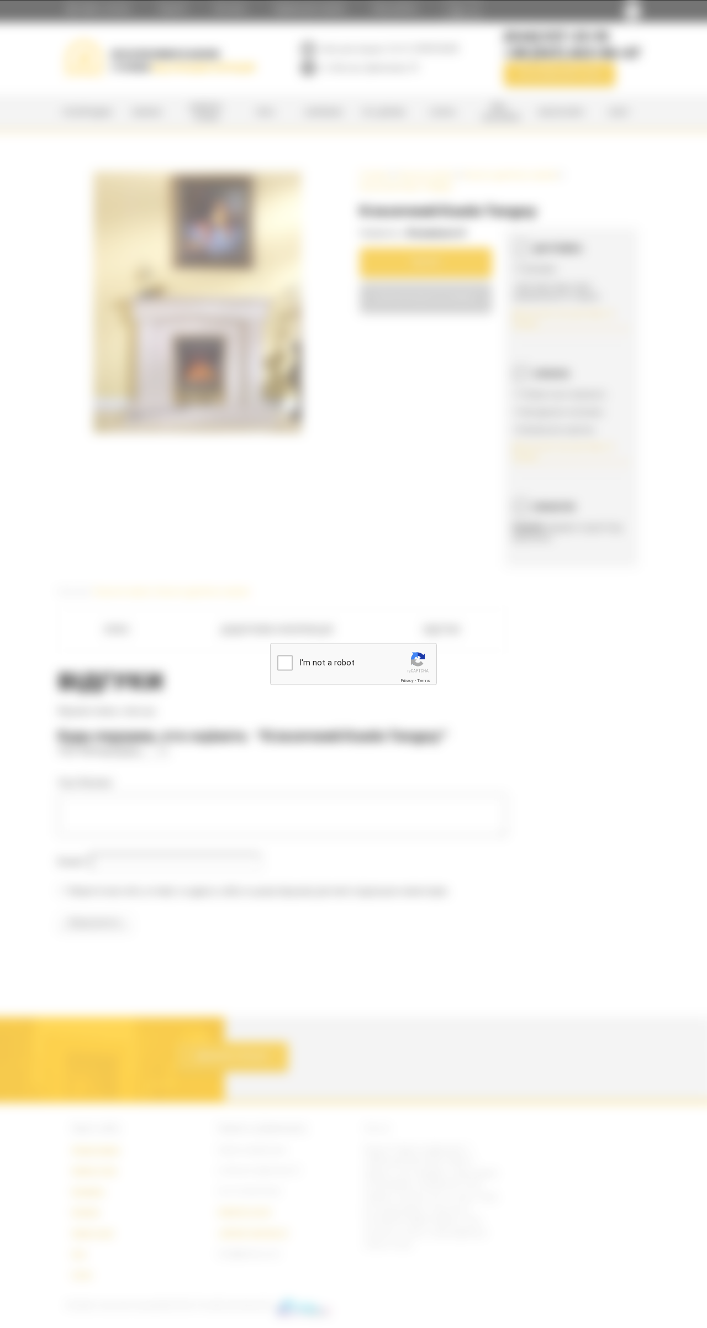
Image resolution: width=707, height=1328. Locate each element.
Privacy (407, 680)
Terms (423, 680)
